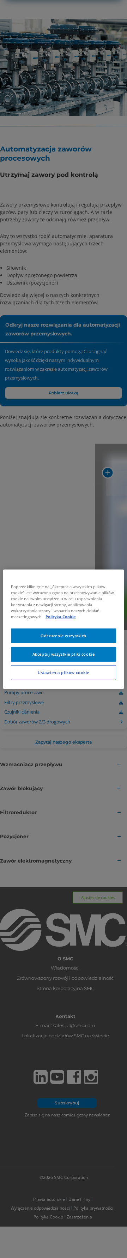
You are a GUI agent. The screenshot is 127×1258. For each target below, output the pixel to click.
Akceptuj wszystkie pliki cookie (63, 654)
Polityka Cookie (61, 616)
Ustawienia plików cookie (63, 672)
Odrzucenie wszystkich (63, 635)
